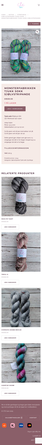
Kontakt (33, 417)
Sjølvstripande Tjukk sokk (18, 160)
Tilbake (35, 24)
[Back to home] (21, 5)
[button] (2, 5)
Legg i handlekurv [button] (10, 227)
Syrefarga (30, 160)
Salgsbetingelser (12, 417)
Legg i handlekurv (15, 108)
